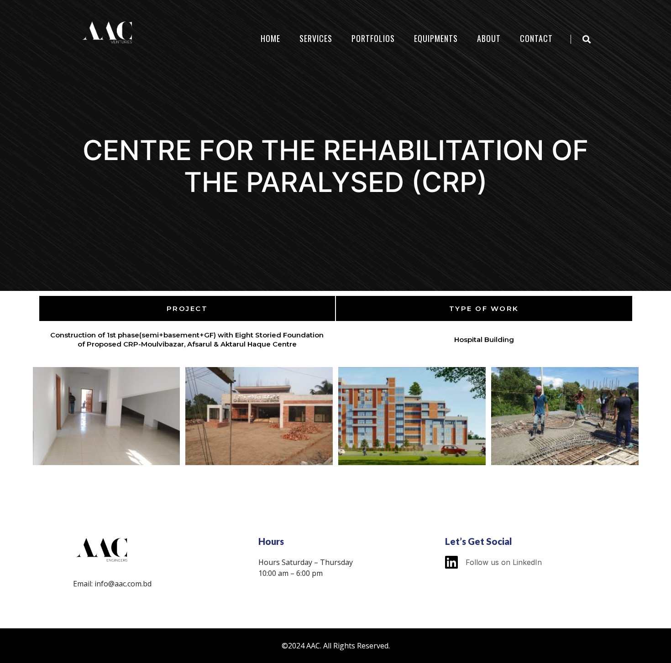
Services (315, 38)
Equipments (436, 38)
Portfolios (373, 38)
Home (270, 38)
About (489, 38)
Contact (536, 38)
